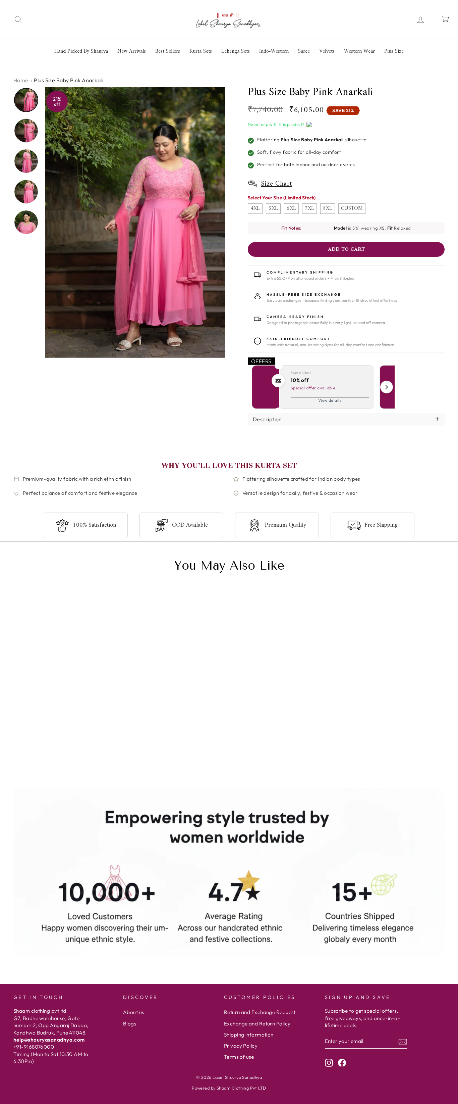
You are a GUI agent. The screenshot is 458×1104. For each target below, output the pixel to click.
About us (133, 1012)
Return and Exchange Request (259, 1012)
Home (20, 80)
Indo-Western (274, 51)
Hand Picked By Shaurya (81, 51)
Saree (304, 51)
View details (329, 400)
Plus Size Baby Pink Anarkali (61, 751)
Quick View (33, 769)
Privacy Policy (240, 1046)
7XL (309, 208)
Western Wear (359, 51)
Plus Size (394, 51)
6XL (291, 208)
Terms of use (239, 1057)
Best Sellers (167, 51)
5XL (273, 208)
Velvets (327, 51)
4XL (255, 208)
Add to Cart (88, 769)
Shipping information (249, 1034)
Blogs (129, 1023)
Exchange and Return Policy (257, 1023)
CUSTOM (352, 208)
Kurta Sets (200, 51)
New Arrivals (131, 51)
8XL (327, 208)
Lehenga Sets (235, 51)
